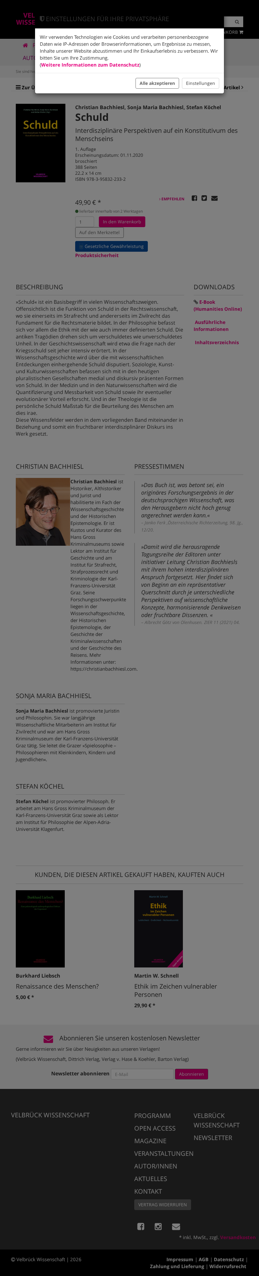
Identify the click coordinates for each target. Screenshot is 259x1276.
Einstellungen (200, 83)
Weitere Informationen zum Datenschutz (90, 65)
